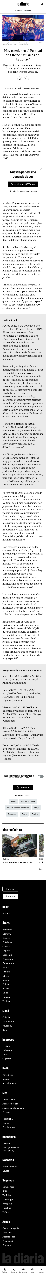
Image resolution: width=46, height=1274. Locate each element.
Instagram (7, 1203)
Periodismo (7, 1075)
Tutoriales (7, 1232)
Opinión (6, 984)
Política (6, 988)
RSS (4, 1191)
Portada (6, 913)
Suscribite (10, 896)
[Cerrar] (41, 169)
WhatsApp (7, 1199)
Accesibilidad (8, 1236)
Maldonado (8, 1021)
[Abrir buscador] (42, 4)
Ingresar (10, 889)
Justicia (6, 971)
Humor (5, 1123)
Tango (24, 814)
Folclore (35, 814)
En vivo (6, 1112)
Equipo (5, 1170)
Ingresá (33, 191)
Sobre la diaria (9, 1166)
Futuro (5, 967)
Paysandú (7, 1025)
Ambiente (7, 929)
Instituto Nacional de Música (18, 808)
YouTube (6, 1195)
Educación (7, 959)
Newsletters (8, 1187)
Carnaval (6, 933)
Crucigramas (8, 1127)
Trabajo (6, 997)
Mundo (5, 980)
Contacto (6, 1245)
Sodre (13, 801)
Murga (36, 808)
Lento (5, 1054)
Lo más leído (8, 1099)
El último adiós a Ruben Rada (17, 862)
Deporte (6, 950)
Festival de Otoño (28, 801)
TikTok (5, 1212)
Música (27, 10)
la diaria (6, 1046)
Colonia (6, 1017)
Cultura (18, 10)
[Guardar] (19, 78)
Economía (7, 955)
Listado (6, 1143)
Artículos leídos (9, 1083)
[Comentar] (26, 78)
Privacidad (7, 1241)
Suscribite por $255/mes (23, 184)
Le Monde (7, 1050)
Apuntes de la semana (13, 1108)
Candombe (12, 814)
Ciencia (6, 938)
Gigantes (6, 1058)
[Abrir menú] (4, 4)
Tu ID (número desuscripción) (11, 1149)
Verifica (6, 1001)
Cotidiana (7, 942)
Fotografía (7, 1118)
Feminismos (8, 963)
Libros (5, 976)
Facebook (7, 1208)
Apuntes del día (10, 1103)
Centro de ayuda (10, 1228)
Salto (4, 1030)
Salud (5, 992)
